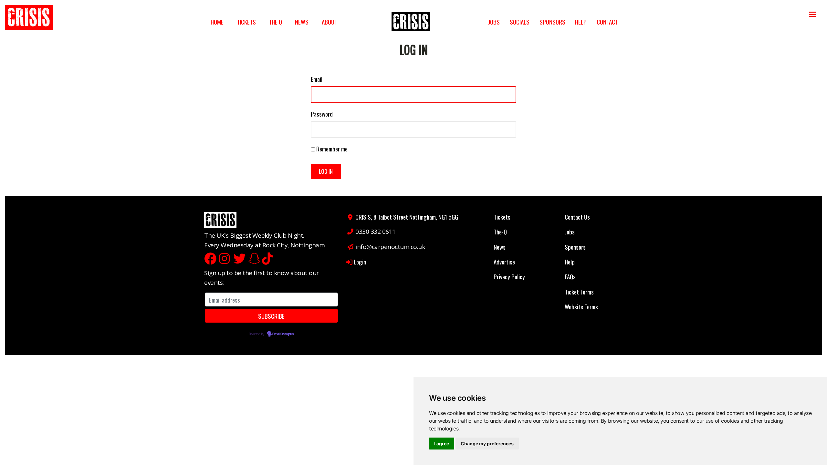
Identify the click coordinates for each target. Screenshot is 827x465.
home (217, 21)
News (302, 21)
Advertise (504, 261)
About (329, 21)
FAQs (570, 276)
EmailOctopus (283, 334)
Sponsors (552, 21)
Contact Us (577, 216)
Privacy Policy (509, 276)
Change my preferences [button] (487, 443)
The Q (275, 21)
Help (581, 21)
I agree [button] (441, 443)
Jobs (494, 21)
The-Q (500, 231)
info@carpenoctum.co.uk (390, 247)
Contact (607, 21)
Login (360, 261)
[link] (31, 20)
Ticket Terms (579, 291)
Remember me (332, 148)
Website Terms (581, 306)
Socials (519, 21)
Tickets (246, 21)
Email (316, 78)
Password (322, 113)
